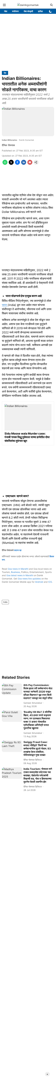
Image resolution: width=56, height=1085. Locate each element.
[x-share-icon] (11, 163)
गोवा (5, 11)
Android (39, 582)
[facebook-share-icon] (17, 163)
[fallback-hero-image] (12, 689)
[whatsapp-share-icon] (4, 163)
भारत (5, 305)
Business (15, 572)
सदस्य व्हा (17, 550)
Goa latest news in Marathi (19, 575)
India (5, 602)
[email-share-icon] (29, 163)
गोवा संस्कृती (28, 11)
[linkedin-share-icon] (23, 163)
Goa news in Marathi (18, 568)
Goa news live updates (29, 578)
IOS (50, 582)
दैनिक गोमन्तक (8, 145)
